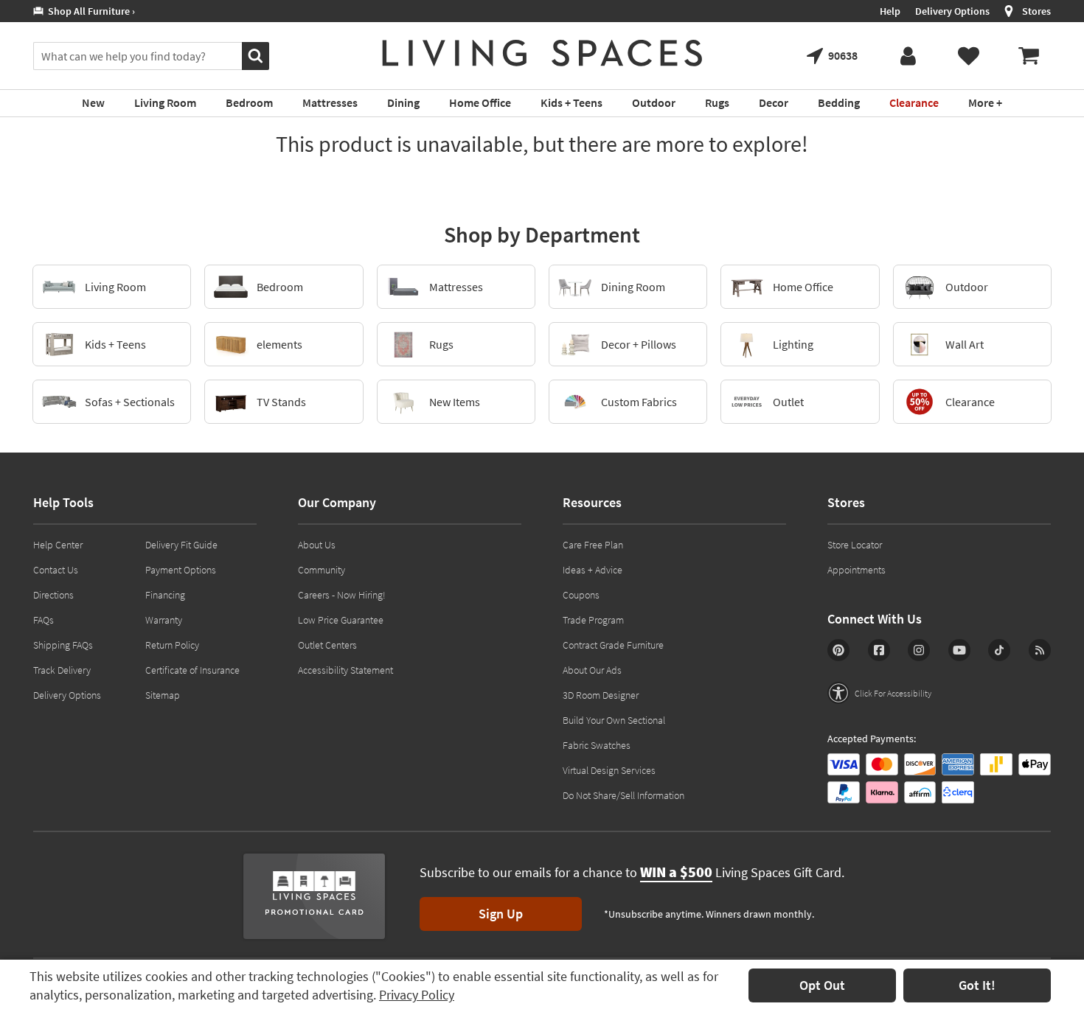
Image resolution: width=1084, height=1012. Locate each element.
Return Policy (172, 645)
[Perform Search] (255, 56)
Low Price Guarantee (340, 620)
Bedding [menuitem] (839, 102)
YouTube (959, 650)
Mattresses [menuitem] (330, 102)
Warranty (163, 620)
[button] (879, 693)
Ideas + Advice (592, 569)
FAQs (43, 620)
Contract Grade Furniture (613, 645)
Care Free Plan (593, 544)
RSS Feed (1040, 650)
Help (890, 11)
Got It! (977, 985)
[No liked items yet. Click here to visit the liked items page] (968, 56)
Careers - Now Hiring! (342, 594)
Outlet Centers (327, 645)
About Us (317, 544)
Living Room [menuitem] (165, 102)
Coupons (581, 594)
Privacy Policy (416, 994)
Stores (1036, 11)
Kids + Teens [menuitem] (571, 102)
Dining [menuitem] (403, 102)
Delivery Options (952, 11)
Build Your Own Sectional (614, 720)
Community (321, 569)
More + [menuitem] (985, 102)
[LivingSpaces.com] (542, 53)
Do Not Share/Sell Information (623, 795)
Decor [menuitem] (773, 102)
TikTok (999, 650)
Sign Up (501, 913)
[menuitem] (1028, 56)
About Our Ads (592, 670)
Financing (165, 594)
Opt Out (822, 985)
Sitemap (162, 695)
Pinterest (838, 650)
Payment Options (180, 569)
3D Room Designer (601, 695)
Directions (53, 594)
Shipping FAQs (63, 645)
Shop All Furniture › (89, 11)
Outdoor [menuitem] (653, 102)
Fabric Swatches (596, 745)
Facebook (879, 650)
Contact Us (55, 569)
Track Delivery (62, 670)
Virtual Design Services (609, 770)
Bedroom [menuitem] (249, 102)
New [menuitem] (93, 102)
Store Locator (854, 544)
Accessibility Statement (345, 670)
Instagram (919, 650)
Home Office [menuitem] (480, 102)
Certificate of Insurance (192, 670)
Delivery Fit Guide (181, 544)
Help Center (58, 544)
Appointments (856, 569)
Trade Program (593, 620)
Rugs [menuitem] (717, 102)
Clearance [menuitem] (914, 102)
